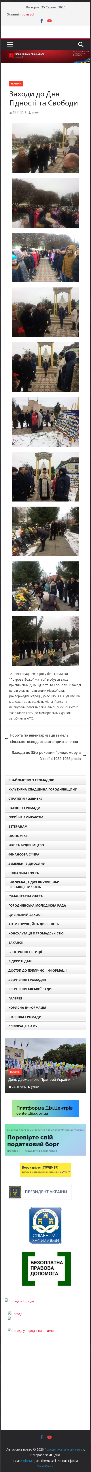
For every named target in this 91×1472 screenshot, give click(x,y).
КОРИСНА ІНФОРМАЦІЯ (27, 1007)
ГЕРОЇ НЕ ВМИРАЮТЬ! (25, 817)
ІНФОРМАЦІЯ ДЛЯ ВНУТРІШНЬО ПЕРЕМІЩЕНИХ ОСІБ (33, 884)
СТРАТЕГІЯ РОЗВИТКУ (25, 798)
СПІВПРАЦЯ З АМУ (22, 1026)
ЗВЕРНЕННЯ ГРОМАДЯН (27, 980)
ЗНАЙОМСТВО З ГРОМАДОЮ (31, 780)
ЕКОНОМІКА (18, 836)
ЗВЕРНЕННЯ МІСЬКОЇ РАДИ (30, 989)
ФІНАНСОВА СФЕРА (23, 854)
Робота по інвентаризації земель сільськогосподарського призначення (44, 738)
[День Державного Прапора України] (45, 1041)
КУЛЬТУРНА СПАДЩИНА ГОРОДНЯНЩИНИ (43, 789)
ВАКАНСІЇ (15, 942)
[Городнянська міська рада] (45, 52)
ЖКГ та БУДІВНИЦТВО (26, 845)
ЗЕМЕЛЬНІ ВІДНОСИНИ (27, 863)
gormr (36, 112)
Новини (16, 83)
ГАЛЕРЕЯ (15, 998)
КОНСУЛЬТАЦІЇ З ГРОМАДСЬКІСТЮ (36, 933)
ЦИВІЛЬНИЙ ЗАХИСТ (25, 915)
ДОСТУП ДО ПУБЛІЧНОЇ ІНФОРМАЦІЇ (37, 970)
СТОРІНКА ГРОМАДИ (25, 1017)
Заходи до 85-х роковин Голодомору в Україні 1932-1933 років (46, 755)
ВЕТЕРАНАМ (17, 826)
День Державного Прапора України (39, 1079)
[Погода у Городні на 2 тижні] (31, 1330)
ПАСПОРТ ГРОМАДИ (24, 808)
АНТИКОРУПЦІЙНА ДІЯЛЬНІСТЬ (33, 924)
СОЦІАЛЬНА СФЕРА (23, 873)
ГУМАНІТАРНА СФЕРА (25, 896)
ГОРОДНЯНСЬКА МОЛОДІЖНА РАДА (37, 905)
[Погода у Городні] (19, 1301)
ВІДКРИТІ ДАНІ (20, 961)
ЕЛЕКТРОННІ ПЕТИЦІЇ (25, 952)
